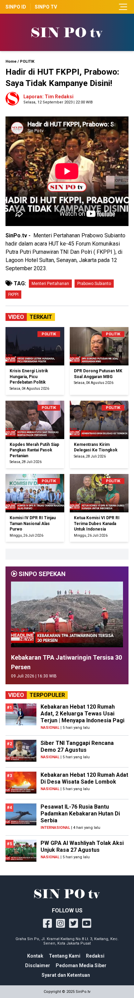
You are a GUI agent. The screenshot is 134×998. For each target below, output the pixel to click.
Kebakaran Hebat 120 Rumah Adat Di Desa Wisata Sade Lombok (84, 778)
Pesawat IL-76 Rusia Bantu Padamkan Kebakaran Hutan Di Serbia (80, 813)
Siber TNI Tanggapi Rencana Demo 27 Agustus (77, 746)
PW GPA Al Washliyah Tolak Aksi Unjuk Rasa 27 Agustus (82, 846)
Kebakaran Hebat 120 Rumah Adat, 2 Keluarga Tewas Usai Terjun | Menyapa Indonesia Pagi (82, 713)
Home (10, 61)
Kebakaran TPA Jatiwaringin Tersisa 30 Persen (66, 662)
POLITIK (27, 61)
